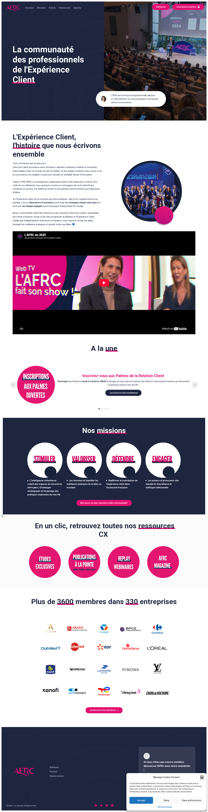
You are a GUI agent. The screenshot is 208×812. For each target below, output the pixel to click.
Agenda (77, 8)
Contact (53, 771)
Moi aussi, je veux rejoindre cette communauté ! (104, 503)
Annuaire (41, 8)
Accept (141, 800)
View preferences (191, 800)
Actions (52, 8)
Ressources (64, 8)
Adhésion (54, 767)
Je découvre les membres (103, 710)
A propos (29, 8)
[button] (201, 777)
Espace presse (57, 776)
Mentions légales (165, 807)
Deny (166, 800)
